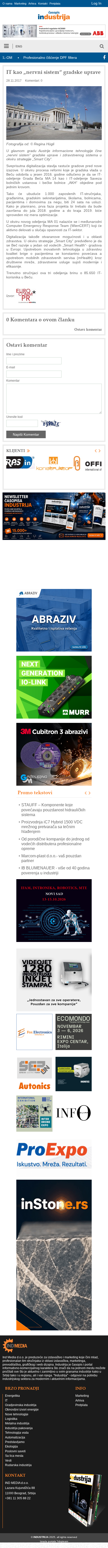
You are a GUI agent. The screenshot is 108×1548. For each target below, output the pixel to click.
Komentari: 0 (33, 80)
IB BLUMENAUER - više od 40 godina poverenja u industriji (55, 870)
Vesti (8, 1460)
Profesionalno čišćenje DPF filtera (29, 58)
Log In (96, 3)
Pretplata (54, 3)
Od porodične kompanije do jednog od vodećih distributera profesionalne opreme (55, 844)
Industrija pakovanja (19, 1428)
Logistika (11, 1419)
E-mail (10, 367)
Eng (19, 46)
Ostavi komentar (88, 329)
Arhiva (32, 3)
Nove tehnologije (16, 1414)
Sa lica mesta (14, 1456)
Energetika (12, 1395)
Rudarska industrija (18, 1465)
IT (6, 1400)
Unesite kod (14, 417)
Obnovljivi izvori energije (22, 1409)
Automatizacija (15, 1437)
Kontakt (42, 3)
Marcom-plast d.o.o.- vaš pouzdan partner (51, 858)
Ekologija (11, 1446)
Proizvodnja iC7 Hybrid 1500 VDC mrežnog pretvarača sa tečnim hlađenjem (52, 827)
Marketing (20, 3)
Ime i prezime (15, 354)
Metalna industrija (17, 1423)
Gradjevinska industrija (20, 1405)
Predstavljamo (15, 1442)
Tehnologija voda (17, 1432)
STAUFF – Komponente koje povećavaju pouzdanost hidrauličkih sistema (53, 810)
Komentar (13, 380)
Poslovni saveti (15, 1451)
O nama (7, 3)
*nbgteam (62, 1541)
